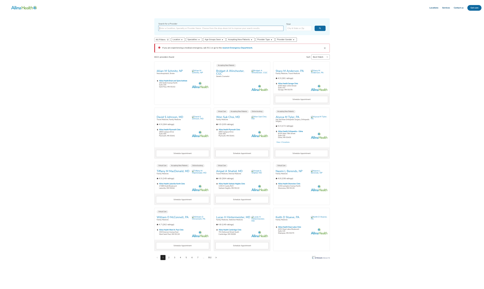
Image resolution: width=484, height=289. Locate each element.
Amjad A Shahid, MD (229, 171)
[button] (178, 40)
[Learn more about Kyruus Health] (321, 258)
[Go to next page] (216, 257)
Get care (474, 7)
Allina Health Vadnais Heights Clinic (232, 184)
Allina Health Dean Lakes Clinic (289, 227)
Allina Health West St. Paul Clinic (171, 230)
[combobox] (220, 28)
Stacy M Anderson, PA (290, 70)
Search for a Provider (167, 23)
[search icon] (320, 28)
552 (209, 257)
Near (288, 24)
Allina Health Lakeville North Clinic (172, 184)
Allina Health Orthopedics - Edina (290, 131)
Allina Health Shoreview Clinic (289, 184)
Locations (433, 7)
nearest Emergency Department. (237, 47)
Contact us (459, 7)
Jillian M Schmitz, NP (170, 70)
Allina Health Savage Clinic (288, 83)
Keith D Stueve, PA (287, 217)
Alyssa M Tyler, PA (287, 117)
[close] (325, 48)
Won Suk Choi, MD (228, 117)
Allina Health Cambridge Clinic (230, 230)
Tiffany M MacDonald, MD (173, 171)
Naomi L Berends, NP (289, 171)
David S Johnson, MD (170, 117)
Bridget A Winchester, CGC (230, 72)
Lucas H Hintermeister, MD (233, 217)
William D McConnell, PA (173, 217)
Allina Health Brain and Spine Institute (173, 80)
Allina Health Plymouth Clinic (170, 130)
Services (446, 7)
